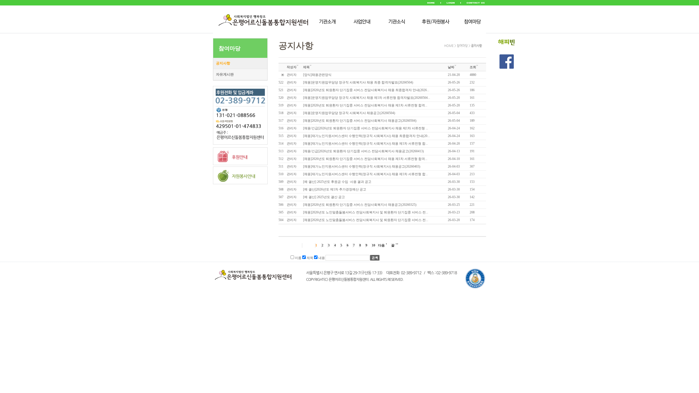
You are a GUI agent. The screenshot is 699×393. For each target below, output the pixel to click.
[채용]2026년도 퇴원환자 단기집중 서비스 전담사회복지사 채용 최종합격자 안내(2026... (366, 90)
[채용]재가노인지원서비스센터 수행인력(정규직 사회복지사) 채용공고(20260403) (361, 166)
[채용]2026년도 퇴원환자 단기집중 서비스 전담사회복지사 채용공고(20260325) (359, 205)
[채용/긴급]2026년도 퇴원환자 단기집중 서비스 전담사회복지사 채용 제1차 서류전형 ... (365, 128)
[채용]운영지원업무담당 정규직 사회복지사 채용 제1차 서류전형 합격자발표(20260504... (366, 98)
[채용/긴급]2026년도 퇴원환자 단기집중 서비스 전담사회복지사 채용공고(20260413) (363, 151)
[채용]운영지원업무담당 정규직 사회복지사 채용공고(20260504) (349, 113)
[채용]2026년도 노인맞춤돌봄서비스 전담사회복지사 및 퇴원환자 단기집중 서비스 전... (365, 212)
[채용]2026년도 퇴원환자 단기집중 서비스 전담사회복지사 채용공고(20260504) (359, 121)
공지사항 (223, 63)
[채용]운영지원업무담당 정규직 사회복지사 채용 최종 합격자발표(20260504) (358, 82)
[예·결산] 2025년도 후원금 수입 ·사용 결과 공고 (337, 182)
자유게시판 (225, 74)
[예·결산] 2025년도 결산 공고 (324, 197)
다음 (381, 245)
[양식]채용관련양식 (317, 75)
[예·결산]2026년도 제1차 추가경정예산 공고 (334, 189)
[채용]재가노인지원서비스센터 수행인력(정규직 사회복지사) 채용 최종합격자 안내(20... (366, 136)
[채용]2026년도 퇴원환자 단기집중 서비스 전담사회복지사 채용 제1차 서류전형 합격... (365, 105)
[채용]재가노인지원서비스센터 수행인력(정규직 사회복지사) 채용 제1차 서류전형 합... (365, 143)
